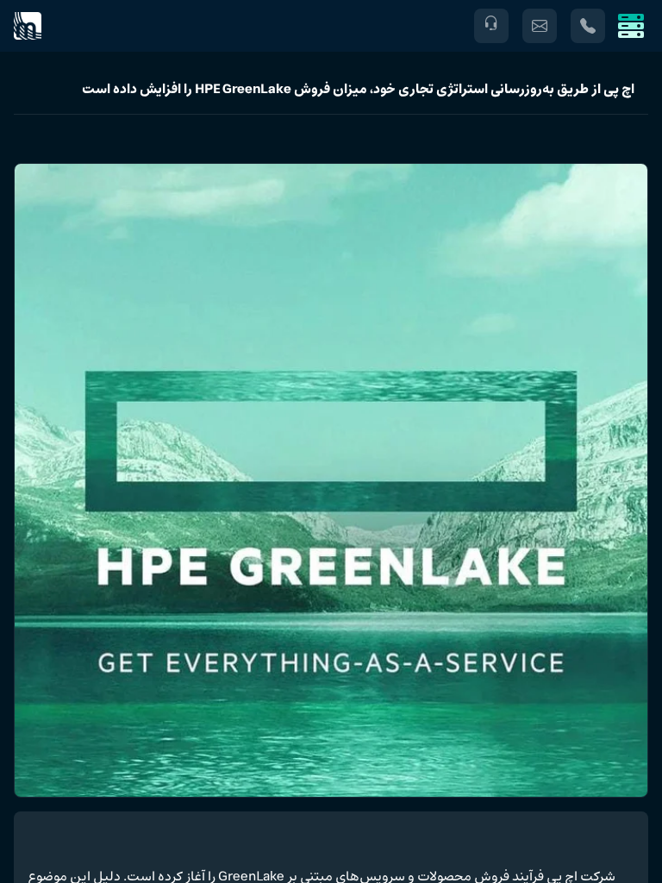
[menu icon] (631, 26)
